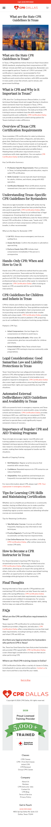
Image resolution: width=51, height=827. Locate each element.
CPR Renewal (25, 767)
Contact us (41, 668)
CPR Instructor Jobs (25, 787)
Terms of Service (25, 794)
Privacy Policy (25, 797)
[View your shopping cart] (47, 8)
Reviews (25, 784)
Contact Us (25, 789)
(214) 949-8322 (25, 809)
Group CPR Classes (25, 769)
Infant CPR (25, 764)
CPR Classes (25, 759)
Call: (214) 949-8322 (25, 2)
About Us (25, 782)
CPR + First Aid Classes (26, 762)
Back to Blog (25, 680)
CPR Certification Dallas (37, 115)
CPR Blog (25, 792)
